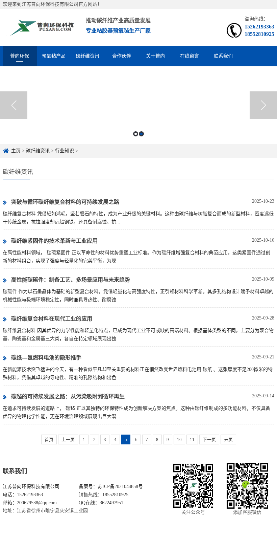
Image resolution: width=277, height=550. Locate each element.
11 (192, 439)
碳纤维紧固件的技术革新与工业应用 (54, 241)
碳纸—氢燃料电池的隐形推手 (46, 357)
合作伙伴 (121, 56)
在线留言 (189, 56)
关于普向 (155, 56)
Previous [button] (13, 105)
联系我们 (223, 56)
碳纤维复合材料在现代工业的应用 (51, 319)
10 (179, 439)
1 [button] (135, 134)
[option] (138, 105)
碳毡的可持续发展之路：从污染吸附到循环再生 (68, 396)
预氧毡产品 (54, 56)
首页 (49, 439)
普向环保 (19, 56)
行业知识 (64, 150)
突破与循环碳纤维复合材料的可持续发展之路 (65, 202)
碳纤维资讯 (87, 56)
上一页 (68, 439)
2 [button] (141, 134)
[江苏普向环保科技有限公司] (40, 27)
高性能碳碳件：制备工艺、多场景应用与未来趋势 (70, 280)
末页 (228, 439)
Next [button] (263, 105)
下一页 (209, 439)
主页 (16, 150)
